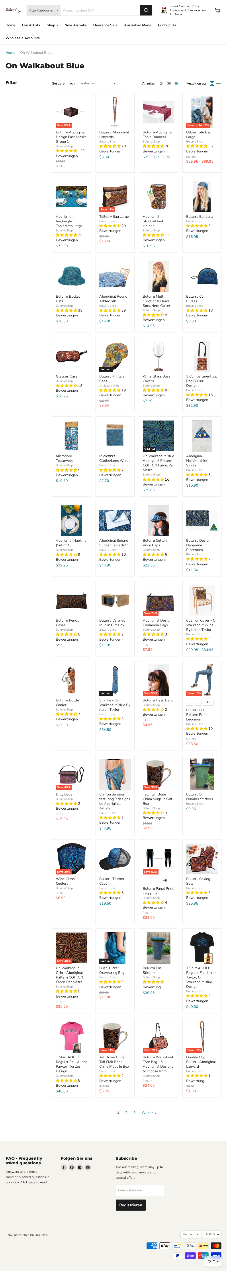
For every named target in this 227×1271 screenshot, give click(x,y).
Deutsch (188, 1234)
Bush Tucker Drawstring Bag (111, 970)
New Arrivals (75, 25)
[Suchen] (146, 10)
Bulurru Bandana (199, 216)
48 (176, 83)
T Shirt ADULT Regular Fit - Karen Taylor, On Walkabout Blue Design (201, 977)
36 (169, 83)
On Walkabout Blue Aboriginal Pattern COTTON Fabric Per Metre (158, 463)
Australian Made (137, 25)
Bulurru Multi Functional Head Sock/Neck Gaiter (156, 301)
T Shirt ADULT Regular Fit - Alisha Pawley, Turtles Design (71, 1064)
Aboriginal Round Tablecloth (113, 299)
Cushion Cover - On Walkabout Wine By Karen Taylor (201, 625)
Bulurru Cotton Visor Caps (155, 543)
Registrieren (130, 1205)
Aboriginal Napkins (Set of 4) (71, 543)
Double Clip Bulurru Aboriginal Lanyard (201, 1062)
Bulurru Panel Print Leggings (158, 891)
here (32, 1182)
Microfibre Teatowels (64, 458)
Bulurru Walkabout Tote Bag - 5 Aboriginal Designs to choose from (158, 1064)
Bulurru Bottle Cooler (67, 702)
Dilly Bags (64, 794)
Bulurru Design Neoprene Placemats (198, 545)
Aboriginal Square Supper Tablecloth (114, 543)
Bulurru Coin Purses (196, 299)
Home (10, 25)
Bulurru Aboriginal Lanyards (114, 134)
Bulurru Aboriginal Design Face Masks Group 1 (71, 137)
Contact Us (167, 25)
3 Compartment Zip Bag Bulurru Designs (201, 381)
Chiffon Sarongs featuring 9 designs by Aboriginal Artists (114, 801)
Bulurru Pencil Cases (67, 623)
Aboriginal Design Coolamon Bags (157, 623)
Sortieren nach (63, 83)
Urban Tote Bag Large (198, 134)
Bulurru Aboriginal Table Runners (157, 134)
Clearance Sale (105, 25)
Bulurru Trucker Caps (111, 881)
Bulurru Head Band (158, 700)
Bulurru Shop (64, 146)
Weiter (148, 1112)
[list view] (218, 83)
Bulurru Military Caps (112, 378)
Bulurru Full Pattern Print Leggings (196, 715)
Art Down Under (110, 386)
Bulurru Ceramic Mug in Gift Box (112, 623)
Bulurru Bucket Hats (68, 299)
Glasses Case (67, 376)
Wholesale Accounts (23, 38)
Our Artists (31, 25)
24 (162, 83)
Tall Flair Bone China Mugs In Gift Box (157, 799)
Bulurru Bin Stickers (152, 970)
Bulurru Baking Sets (198, 881)
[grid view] (212, 83)
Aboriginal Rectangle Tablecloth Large (69, 221)
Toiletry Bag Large (114, 216)
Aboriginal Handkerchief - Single (198, 461)
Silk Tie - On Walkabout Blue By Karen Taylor (114, 705)
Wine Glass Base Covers (156, 378)
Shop (51, 25)
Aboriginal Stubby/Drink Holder (153, 221)
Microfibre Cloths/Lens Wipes (114, 458)
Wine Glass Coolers (65, 881)
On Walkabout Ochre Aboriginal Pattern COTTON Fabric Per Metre (69, 975)
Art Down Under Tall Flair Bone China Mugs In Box (114, 1062)
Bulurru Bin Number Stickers (199, 796)
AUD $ (210, 1234)
